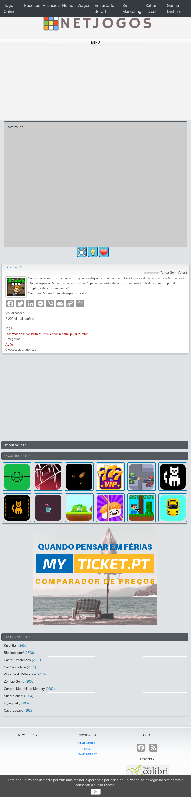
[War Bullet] (79, 476)
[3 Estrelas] (151, 272)
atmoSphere (87, 743)
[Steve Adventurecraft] (141, 507)
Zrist (88, 748)
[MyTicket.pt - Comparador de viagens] (94, 575)
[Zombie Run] (16, 286)
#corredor (13, 333)
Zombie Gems (14, 681)
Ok (95, 791)
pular (73, 333)
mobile (64, 333)
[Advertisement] (95, 83)
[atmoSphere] (17, 476)
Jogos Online (9, 8)
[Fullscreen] (82, 252)
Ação (9, 344)
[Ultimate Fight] (141, 476)
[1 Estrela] (145, 272)
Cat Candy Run (15, 667)
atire (46, 333)
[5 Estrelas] (157, 272)
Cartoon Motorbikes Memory (24, 689)
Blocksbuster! (14, 653)
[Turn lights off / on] (93, 252)
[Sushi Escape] (110, 507)
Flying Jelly (12, 703)
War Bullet (87, 754)
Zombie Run (15, 267)
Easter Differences (17, 660)
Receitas (32, 5)
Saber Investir (152, 8)
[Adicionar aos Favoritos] (104, 252)
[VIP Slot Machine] (110, 476)
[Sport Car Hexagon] (172, 507)
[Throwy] (79, 507)
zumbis (83, 333)
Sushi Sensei (13, 696)
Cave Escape (13, 710)
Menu (95, 42)
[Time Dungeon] (48, 507)
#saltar (25, 333)
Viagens (84, 5)
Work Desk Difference (20, 674)
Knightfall (10, 645)
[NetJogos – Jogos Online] (97, 22)
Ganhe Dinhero (174, 8)
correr (54, 333)
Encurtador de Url (105, 8)
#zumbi (36, 333)
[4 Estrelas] (154, 272)
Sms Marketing (131, 8)
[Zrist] (48, 476)
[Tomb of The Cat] (17, 507)
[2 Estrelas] (148, 272)
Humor (68, 5)
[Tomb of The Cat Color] (172, 476)
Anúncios (51, 5)
